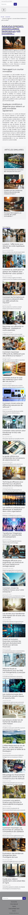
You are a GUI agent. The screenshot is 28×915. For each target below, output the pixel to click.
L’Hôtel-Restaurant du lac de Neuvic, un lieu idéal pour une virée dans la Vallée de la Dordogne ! (14, 748)
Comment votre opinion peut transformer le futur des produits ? (14, 432)
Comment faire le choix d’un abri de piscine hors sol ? (13, 170)
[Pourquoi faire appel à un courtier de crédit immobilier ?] (14, 204)
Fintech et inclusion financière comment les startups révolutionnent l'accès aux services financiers (12, 643)
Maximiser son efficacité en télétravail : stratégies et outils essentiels (13, 328)
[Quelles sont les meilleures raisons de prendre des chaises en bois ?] (14, 182)
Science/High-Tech (14, 908)
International (14, 904)
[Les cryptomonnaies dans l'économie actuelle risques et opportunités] (14, 685)
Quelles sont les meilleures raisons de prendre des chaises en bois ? (13, 192)
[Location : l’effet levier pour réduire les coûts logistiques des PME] (14, 235)
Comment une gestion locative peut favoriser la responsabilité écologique (13, 802)
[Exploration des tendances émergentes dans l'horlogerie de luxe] (14, 844)
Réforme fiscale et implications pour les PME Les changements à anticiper (14, 670)
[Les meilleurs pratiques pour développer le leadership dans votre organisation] (14, 498)
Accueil (2, 16)
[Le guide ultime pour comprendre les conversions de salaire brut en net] (14, 447)
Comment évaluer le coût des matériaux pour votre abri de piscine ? (12, 379)
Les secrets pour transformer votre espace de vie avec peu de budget (14, 615)
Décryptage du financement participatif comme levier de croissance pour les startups (14, 776)
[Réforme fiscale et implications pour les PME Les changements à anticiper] (14, 660)
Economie (8, 16)
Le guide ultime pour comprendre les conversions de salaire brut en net (14, 458)
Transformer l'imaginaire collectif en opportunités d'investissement (12, 535)
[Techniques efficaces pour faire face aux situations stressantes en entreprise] (14, 473)
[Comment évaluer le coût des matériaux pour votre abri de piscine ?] (14, 369)
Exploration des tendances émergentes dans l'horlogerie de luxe (13, 855)
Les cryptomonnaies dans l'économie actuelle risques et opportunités (13, 696)
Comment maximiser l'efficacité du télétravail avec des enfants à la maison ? (14, 354)
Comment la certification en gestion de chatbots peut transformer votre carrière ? (13, 271)
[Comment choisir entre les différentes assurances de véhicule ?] (14, 394)
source (6, 80)
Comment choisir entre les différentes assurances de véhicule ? (13, 405)
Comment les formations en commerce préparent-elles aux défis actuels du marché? (13, 300)
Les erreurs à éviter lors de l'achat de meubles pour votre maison (13, 722)
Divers (14, 911)
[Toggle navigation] (4, 9)
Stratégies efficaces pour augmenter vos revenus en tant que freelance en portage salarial (13, 563)
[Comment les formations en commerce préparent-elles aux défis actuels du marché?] (14, 288)
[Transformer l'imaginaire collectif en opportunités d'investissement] (14, 524)
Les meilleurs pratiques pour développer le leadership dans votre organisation (14, 509)
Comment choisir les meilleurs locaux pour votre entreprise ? (13, 590)
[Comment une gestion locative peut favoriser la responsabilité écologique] (14, 791)
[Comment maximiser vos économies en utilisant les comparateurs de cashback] (14, 819)
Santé (14, 906)
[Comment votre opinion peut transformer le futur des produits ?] (14, 422)
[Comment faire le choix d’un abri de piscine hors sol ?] (14, 161)
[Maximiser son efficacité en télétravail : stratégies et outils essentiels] (14, 317)
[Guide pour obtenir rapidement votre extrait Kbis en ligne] (14, 870)
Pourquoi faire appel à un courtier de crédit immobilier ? (12, 214)
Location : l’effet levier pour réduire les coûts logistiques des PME (14, 246)
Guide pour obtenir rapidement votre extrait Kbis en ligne (14, 881)
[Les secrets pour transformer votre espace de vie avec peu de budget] (14, 605)
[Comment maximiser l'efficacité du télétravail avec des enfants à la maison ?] (14, 343)
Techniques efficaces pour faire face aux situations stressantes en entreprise (13, 484)
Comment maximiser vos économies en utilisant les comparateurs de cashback (13, 829)
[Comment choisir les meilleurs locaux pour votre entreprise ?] (14, 579)
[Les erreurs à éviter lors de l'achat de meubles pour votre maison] (14, 711)
